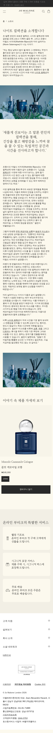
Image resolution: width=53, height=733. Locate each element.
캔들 (40, 329)
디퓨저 (6, 332)
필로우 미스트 (41, 232)
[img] (48, 11)
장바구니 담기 (26, 489)
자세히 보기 (19, 5)
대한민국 (7, 655)
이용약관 (7, 684)
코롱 (35, 329)
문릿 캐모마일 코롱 (24, 232)
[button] (4, 11)
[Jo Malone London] (26, 11)
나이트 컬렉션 (40, 73)
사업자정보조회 (10, 715)
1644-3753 (23, 718)
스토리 (10, 21)
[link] (26, 431)
